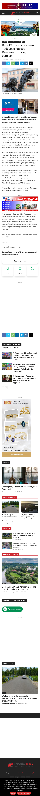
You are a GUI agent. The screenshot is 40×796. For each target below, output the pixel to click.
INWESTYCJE (8, 663)
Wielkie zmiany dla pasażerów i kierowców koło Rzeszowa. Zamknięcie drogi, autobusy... (9, 519)
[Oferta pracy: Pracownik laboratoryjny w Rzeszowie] (20, 475)
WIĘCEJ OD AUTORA (11, 348)
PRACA (6, 463)
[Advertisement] (20, 304)
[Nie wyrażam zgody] (38, 787)
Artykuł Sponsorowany (8, 592)
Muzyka (18, 41)
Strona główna (6, 39)
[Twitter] (8, 63)
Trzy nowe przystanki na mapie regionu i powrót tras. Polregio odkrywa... (29, 517)
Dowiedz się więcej (24, 793)
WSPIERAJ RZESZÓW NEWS (14, 601)
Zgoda (13, 793)
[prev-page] (3, 387)
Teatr (23, 41)
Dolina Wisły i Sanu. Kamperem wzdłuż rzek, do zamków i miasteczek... (19, 588)
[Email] (31, 63)
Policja (6, 529)
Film (4, 369)
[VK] (26, 63)
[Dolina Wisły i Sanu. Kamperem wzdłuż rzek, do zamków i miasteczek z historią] (20, 571)
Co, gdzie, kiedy (23, 39)
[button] (3, 12)
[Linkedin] (17, 63)
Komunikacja (9, 497)
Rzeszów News (9, 59)
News (4, 483)
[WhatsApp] (13, 63)
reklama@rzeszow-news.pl (25, 773)
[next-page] (6, 387)
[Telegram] (22, 63)
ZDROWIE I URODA (10, 554)
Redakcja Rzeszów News (8, 703)
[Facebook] (4, 63)
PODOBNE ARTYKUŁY (11, 345)
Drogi (4, 512)
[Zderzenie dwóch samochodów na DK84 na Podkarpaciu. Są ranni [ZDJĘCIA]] (7, 536)
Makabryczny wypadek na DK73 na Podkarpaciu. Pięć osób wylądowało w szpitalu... (25, 545)
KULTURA (14, 39)
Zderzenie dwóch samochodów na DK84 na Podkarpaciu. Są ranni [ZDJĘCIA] (24, 535)
